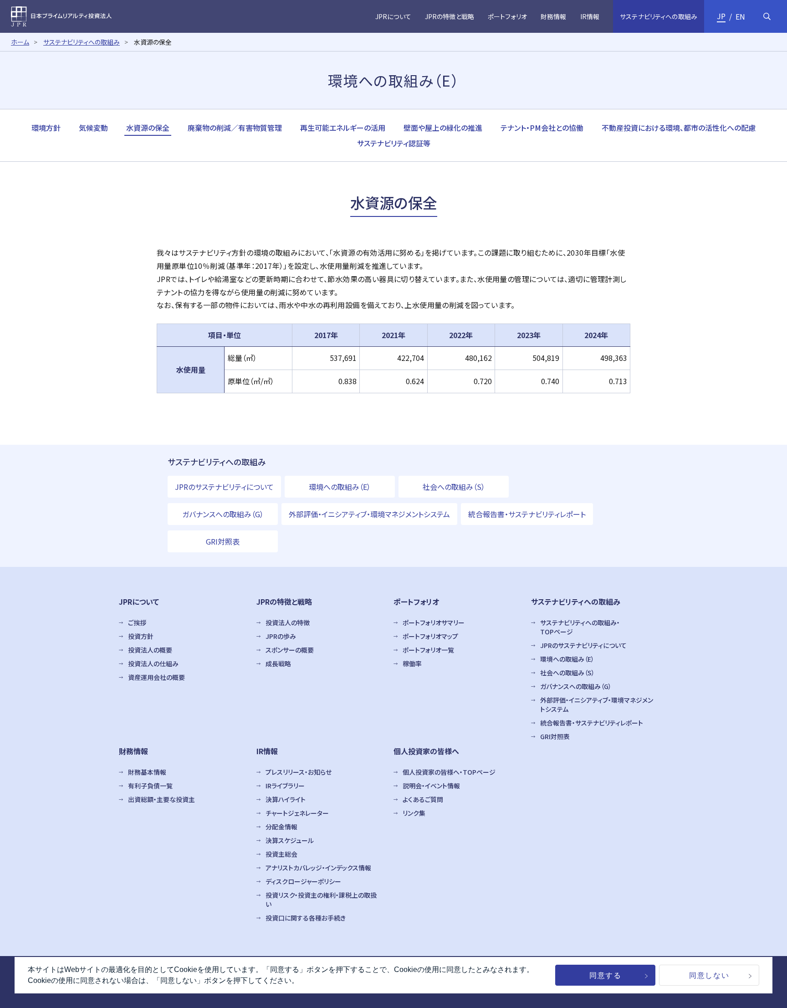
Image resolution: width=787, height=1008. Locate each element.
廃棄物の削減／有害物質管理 (235, 127)
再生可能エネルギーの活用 (342, 127)
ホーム (20, 41)
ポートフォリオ (416, 601)
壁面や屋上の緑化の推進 (443, 127)
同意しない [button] (709, 975)
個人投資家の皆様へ (426, 751)
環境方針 (46, 127)
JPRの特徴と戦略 (284, 601)
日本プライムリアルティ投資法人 (61, 16)
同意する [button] (605, 975)
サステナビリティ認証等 (393, 143)
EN (740, 16)
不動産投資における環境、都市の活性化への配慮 (679, 127)
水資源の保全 (147, 127)
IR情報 (267, 751)
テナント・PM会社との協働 (542, 127)
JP (721, 15)
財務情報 (133, 751)
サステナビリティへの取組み (81, 41)
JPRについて (139, 601)
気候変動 (93, 127)
